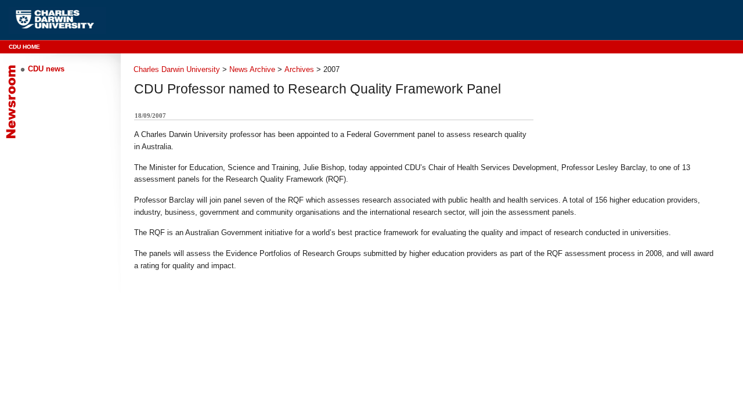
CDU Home (24, 47)
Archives (299, 69)
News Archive (252, 69)
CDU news (46, 68)
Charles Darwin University (177, 69)
